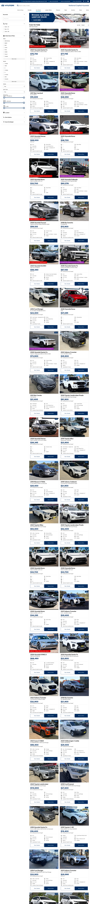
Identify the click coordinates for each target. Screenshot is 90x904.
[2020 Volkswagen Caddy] (74, 729)
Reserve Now (51, 67)
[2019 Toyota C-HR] (74, 816)
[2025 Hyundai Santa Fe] (43, 38)
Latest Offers (48, 10)
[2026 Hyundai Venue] (43, 427)
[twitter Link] (86, 1)
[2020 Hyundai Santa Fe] (74, 643)
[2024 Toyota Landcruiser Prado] (74, 384)
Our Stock (38, 10)
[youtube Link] (88, 1)
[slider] (4, 97)
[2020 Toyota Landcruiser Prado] (74, 513)
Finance (58, 10)
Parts (80, 10)
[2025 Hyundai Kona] (74, 81)
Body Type (5, 89)
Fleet (65, 10)
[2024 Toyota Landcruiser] (43, 772)
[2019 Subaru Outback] (74, 470)
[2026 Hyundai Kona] (74, 297)
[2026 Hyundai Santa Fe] (74, 254)
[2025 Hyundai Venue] (43, 125)
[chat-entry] (85, 898)
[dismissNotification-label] (87, 889)
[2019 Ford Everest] (74, 772)
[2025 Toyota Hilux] (43, 513)
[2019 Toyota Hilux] (74, 427)
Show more (14, 58)
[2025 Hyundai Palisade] (74, 168)
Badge (4, 84)
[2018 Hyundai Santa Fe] (43, 816)
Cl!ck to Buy (20, 10)
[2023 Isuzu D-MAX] (43, 729)
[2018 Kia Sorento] (74, 211)
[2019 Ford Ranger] (43, 297)
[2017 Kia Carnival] (43, 81)
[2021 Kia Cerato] (43, 384)
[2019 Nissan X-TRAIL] (43, 470)
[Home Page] (7, 5)
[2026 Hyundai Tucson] (43, 211)
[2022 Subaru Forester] (74, 341)
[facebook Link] (84, 1)
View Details (37, 67)
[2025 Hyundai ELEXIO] (43, 254)
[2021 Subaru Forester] (74, 600)
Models (29, 10)
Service (73, 10)
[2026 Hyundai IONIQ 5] (43, 643)
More (87, 10)
